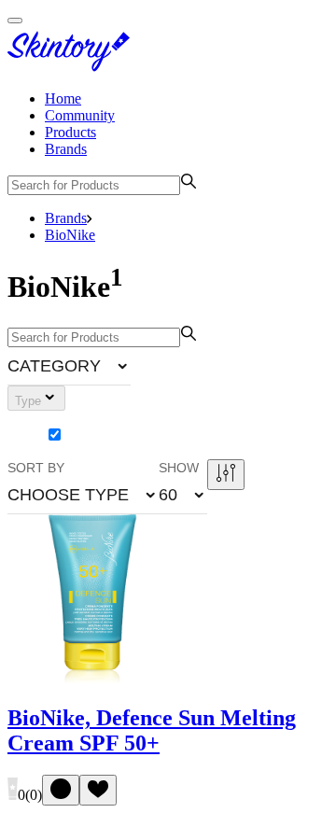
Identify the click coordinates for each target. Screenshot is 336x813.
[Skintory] (72, 67)
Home (63, 98)
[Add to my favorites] (98, 790)
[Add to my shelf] (60, 790)
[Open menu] (14, 20)
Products (70, 132)
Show (179, 467)
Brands (66, 149)
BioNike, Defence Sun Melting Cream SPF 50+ (151, 730)
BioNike (70, 235)
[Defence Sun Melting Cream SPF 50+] (92, 679)
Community (80, 115)
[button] (69, 366)
